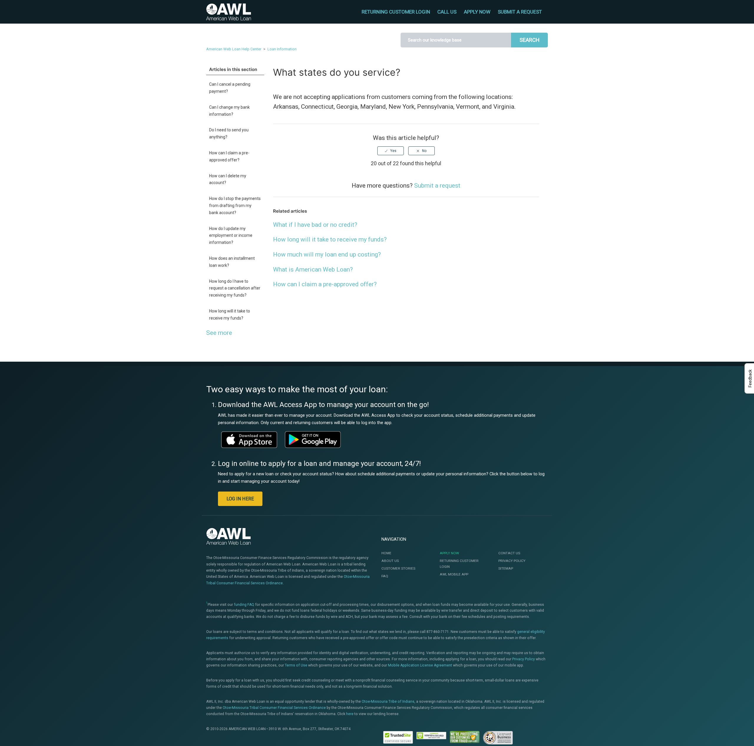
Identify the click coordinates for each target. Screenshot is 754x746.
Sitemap (505, 568)
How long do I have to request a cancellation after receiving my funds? (234, 288)
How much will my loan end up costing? (327, 254)
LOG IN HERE (240, 499)
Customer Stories (398, 568)
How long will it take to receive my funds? (229, 314)
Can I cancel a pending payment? (229, 88)
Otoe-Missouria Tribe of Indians (388, 701)
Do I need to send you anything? (229, 133)
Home (386, 553)
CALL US (447, 12)
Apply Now (449, 553)
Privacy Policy (511, 561)
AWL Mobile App (454, 574)
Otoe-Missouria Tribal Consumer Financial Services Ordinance (274, 708)
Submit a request (520, 12)
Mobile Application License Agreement (420, 665)
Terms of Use (296, 665)
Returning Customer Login (459, 564)
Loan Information (282, 49)
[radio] (390, 150)
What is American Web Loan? (313, 269)
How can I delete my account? (227, 179)
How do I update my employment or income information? (230, 235)
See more (219, 332)
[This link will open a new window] (249, 439)
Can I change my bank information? (229, 111)
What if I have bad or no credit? (315, 224)
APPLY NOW (477, 12)
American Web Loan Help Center (233, 49)
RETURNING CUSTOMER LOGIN (396, 12)
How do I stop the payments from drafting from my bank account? (235, 205)
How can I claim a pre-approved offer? (229, 156)
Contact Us (509, 553)
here (349, 714)
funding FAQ (244, 605)
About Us (390, 561)
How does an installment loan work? (232, 262)
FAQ (384, 576)
